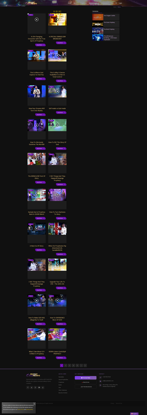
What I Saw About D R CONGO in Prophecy (36, 353)
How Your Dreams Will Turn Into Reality (37, 109)
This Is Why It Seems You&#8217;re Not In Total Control (57, 75)
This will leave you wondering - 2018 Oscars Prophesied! (110, 37)
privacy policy (29, 409)
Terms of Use (119, 403)
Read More (39, 45)
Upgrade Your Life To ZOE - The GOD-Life (57, 283)
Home (69, 3)
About (75, 3)
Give (112, 3)
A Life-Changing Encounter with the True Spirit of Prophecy (36, 39)
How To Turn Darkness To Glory (57, 213)
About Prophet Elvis (63, 379)
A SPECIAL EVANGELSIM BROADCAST (57, 38)
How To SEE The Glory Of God (57, 143)
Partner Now (86, 377)
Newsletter (61, 377)
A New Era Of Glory (36, 246)
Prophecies (83, 3)
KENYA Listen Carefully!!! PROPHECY (57, 353)
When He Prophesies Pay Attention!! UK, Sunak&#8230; (57, 248)
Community (104, 3)
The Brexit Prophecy (109, 29)
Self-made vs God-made (57, 108)
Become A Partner (63, 392)
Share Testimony (63, 390)
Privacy (112, 403)
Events (60, 385)
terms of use (21, 409)
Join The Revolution (86, 386)
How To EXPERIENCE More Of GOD (57, 319)
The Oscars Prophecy (109, 22)
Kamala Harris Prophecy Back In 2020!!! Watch (36, 213)
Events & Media (93, 3)
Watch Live (86, 382)
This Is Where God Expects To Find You (37, 74)
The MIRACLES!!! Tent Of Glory (36, 177)
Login (120, 3)
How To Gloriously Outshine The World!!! (36, 143)
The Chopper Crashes (109, 15)
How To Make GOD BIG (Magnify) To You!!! (36, 319)
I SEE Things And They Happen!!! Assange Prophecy (57, 178)
